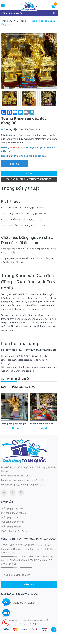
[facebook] (12, 492)
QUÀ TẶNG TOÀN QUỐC (20, 602)
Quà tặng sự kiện (10, 517)
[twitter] (4, 492)
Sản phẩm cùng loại (18, 387)
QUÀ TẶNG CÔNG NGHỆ (14, 530)
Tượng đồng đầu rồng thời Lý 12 (17, 423)
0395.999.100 (21, 475)
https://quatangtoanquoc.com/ (27, 484)
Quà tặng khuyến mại (12, 521)
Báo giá (14, 163)
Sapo (35, 623)
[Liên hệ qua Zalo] (6, 613)
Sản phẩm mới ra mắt (15, 378)
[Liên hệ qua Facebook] (6, 602)
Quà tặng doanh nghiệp (13, 513)
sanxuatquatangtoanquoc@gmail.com (28, 480)
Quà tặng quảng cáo (12, 508)
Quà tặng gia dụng (11, 526)
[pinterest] (21, 492)
